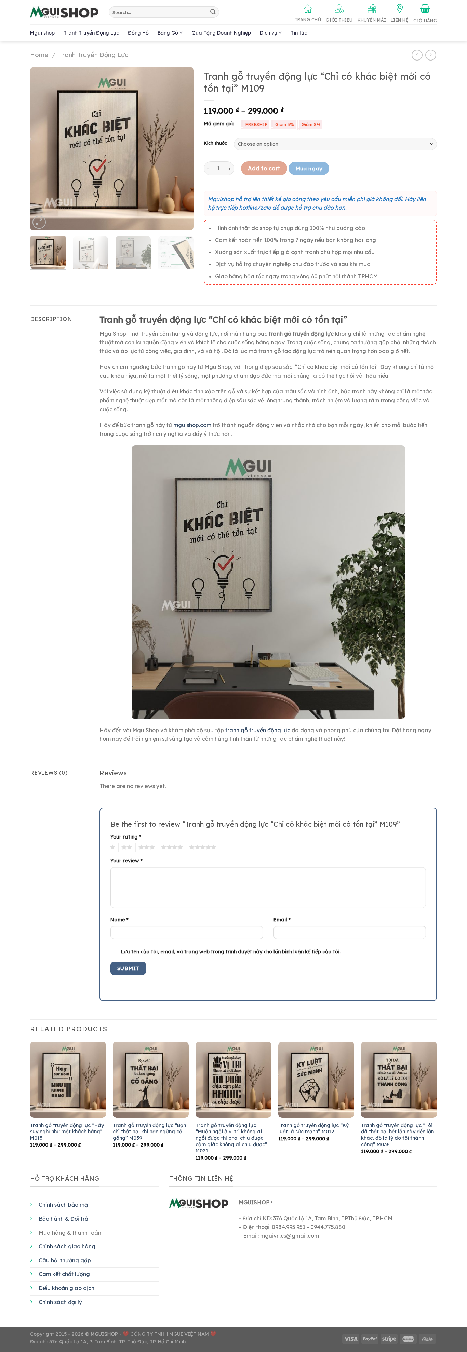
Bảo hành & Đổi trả (63, 1218)
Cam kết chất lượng (64, 1274)
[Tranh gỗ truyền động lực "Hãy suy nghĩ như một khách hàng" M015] (68, 1079)
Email (282, 919)
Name (119, 919)
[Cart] (425, 13)
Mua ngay (309, 168)
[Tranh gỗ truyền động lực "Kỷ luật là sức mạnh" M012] (316, 1079)
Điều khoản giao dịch (66, 1288)
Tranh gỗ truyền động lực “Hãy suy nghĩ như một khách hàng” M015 (67, 1131)
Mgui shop (42, 33)
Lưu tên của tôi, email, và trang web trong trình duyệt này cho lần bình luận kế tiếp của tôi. (231, 952)
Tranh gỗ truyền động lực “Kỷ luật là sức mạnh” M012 (313, 1128)
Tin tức (299, 33)
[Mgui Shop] (64, 12)
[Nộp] (213, 12)
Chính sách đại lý (60, 1302)
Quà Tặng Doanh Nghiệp (221, 33)
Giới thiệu (339, 20)
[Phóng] (39, 222)
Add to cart (264, 168)
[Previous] (42, 148)
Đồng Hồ (138, 33)
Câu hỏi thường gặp (65, 1260)
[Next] (182, 148)
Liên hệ (400, 20)
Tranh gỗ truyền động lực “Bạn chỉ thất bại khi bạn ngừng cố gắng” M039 (149, 1131)
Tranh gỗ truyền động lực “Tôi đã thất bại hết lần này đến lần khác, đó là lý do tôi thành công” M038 (397, 1135)
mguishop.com (192, 424)
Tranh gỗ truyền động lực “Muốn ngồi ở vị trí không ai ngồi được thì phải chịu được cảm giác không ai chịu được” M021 (231, 1138)
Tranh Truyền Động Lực (91, 33)
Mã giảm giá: (219, 124)
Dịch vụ (268, 33)
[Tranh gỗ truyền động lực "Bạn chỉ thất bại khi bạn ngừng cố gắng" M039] (151, 1079)
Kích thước (215, 143)
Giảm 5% (284, 124)
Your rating (125, 837)
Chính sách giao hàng (67, 1246)
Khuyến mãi (372, 20)
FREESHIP (256, 124)
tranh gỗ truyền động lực (257, 730)
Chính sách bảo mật (64, 1204)
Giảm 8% (311, 124)
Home (39, 55)
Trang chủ (308, 19)
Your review (126, 861)
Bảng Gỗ (168, 33)
